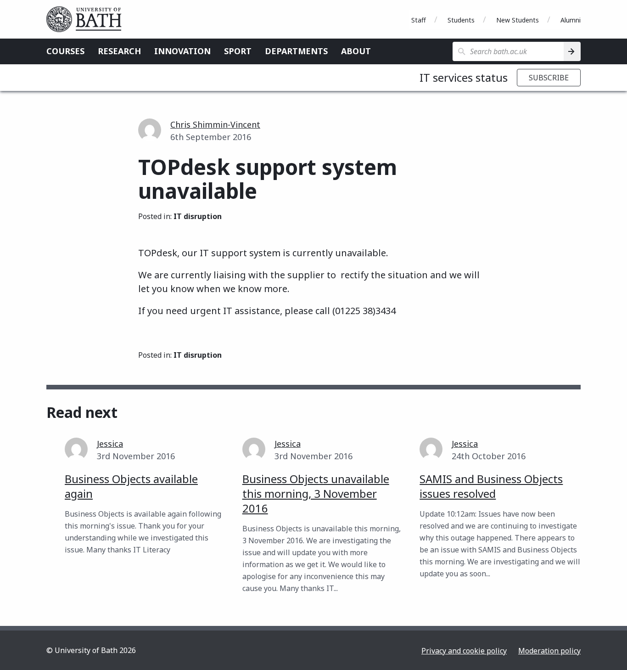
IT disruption (198, 216)
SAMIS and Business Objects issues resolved (491, 486)
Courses (65, 50)
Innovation (182, 50)
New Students (517, 20)
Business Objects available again (131, 486)
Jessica (110, 443)
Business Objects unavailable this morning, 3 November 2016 (315, 493)
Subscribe (549, 78)
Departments (296, 50)
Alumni (570, 20)
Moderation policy (549, 651)
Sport (238, 50)
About (356, 50)
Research (119, 50)
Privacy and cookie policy (464, 651)
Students (461, 20)
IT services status (464, 77)
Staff (418, 20)
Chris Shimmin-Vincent (215, 124)
